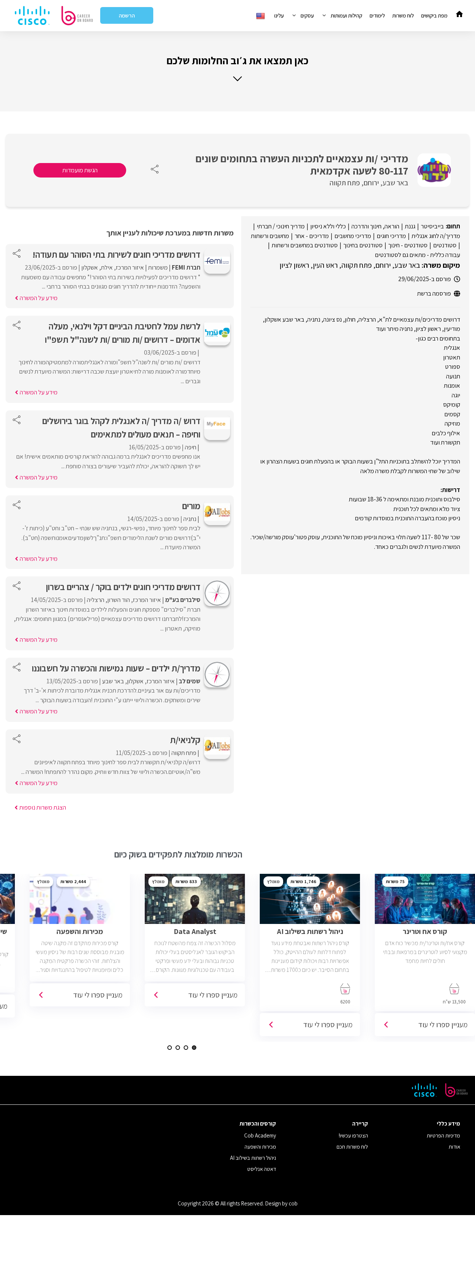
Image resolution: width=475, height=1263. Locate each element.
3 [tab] (178, 1047)
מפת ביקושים (434, 15)
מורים (190, 506)
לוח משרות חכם (352, 1146)
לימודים (377, 15)
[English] (261, 15)
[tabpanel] (309, 958)
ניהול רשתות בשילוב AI (253, 1157)
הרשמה (127, 15)
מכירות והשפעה (260, 1146)
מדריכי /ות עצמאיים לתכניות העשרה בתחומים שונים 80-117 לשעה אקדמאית (302, 165)
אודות (454, 1146)
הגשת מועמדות (80, 170)
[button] (237, 68)
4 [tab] (169, 1047)
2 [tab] (186, 1047)
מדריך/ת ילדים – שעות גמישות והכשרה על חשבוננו (116, 668)
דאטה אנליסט (261, 1168)
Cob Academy (260, 1135)
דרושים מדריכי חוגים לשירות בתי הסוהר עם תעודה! (116, 254)
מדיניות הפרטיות (443, 1135)
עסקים (307, 15)
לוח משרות (403, 15)
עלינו (279, 15)
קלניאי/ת (185, 740)
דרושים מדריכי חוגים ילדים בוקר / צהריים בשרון (123, 587)
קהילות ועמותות (346, 15)
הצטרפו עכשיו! (353, 1135)
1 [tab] (194, 1047)
